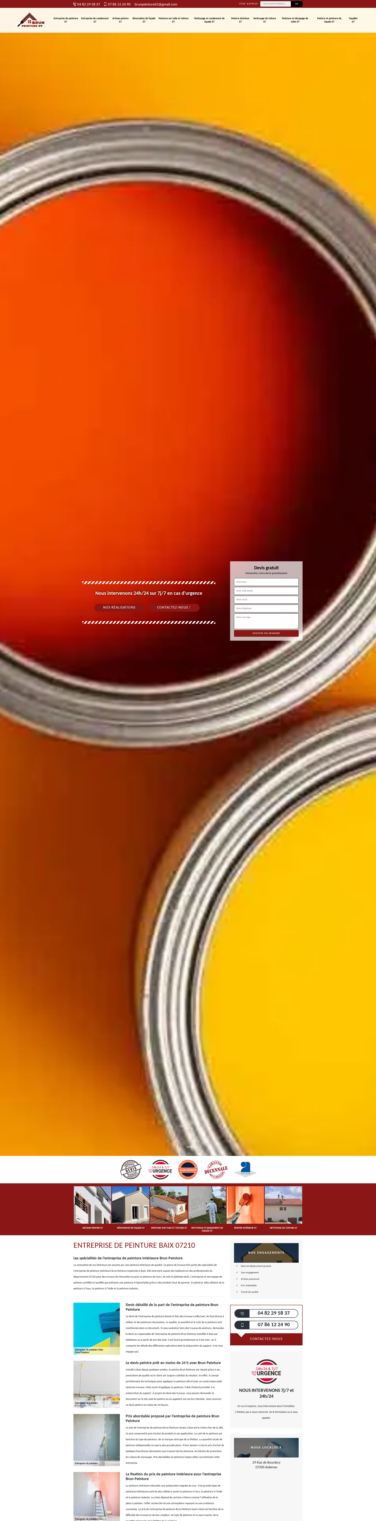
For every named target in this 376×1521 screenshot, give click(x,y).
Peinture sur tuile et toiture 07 (174, 20)
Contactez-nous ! (174, 607)
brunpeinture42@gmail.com (156, 4)
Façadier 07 (353, 20)
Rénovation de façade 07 (144, 20)
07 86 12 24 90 (119, 4)
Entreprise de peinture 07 (66, 20)
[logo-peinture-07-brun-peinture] (31, 20)
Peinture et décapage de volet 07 (295, 20)
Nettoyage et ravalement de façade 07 (209, 20)
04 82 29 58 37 (88, 4)
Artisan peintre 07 (120, 20)
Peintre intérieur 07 (240, 20)
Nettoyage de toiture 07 (264, 20)
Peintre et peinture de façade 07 (329, 20)
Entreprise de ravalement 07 (95, 20)
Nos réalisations (119, 607)
